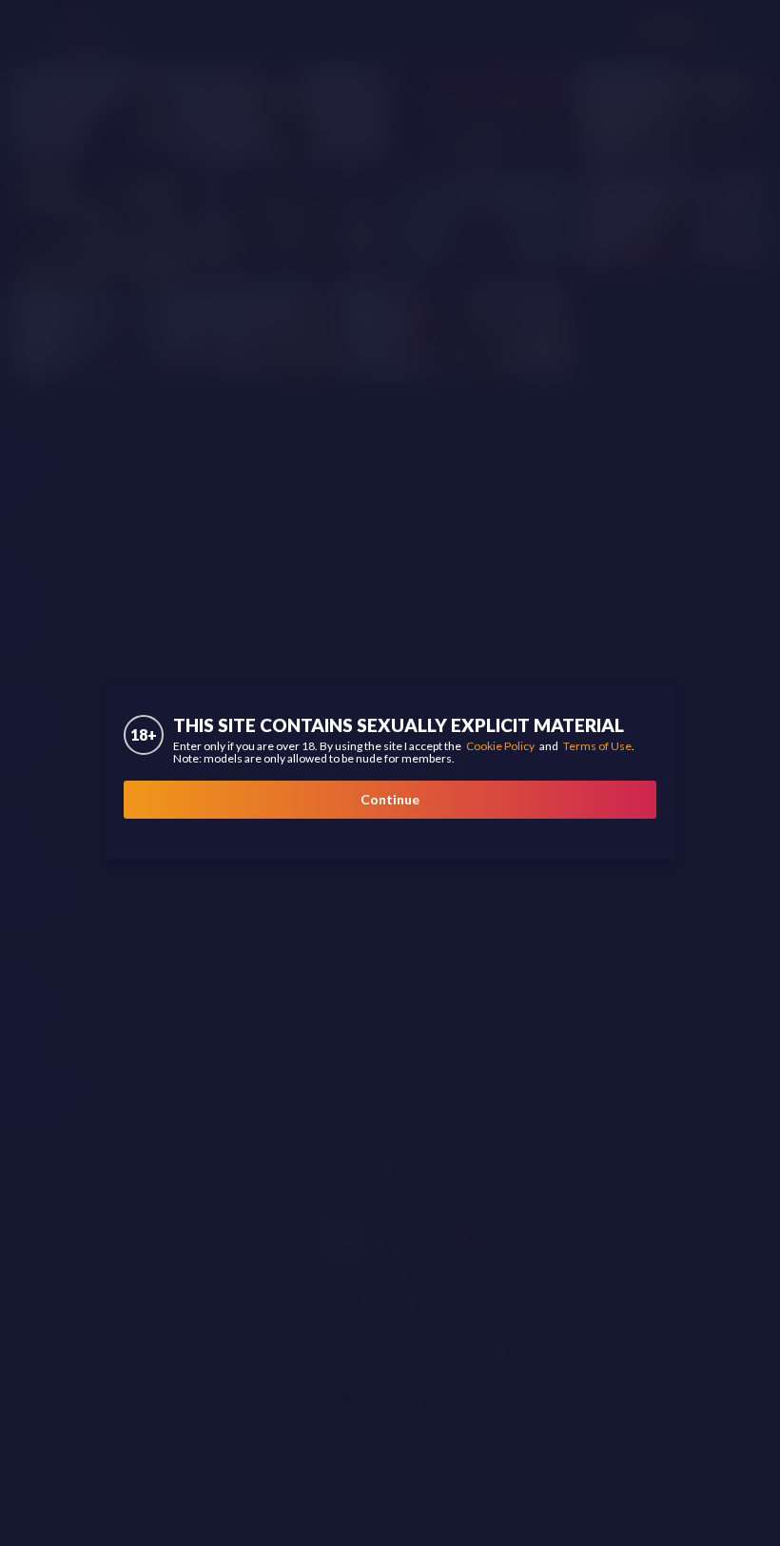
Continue (390, 799)
